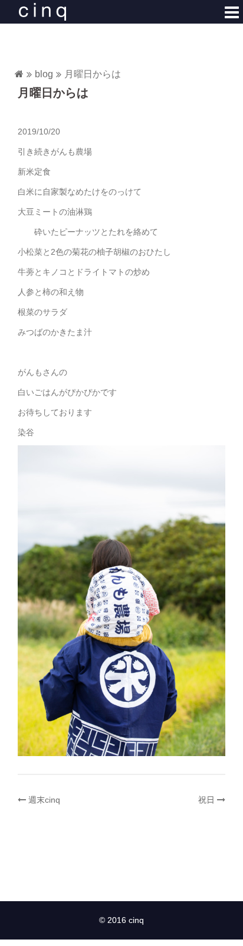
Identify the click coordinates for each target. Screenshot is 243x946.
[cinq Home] (19, 75)
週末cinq (44, 799)
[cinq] (42, 11)
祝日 (206, 799)
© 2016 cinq (121, 920)
